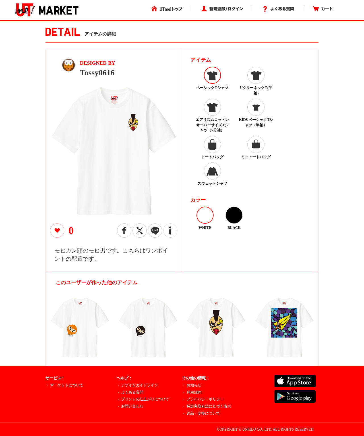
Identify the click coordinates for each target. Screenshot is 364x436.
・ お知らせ (191, 385)
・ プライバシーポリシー (203, 399)
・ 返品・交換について (201, 413)
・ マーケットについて (64, 385)
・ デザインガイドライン (137, 385)
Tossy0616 (97, 72)
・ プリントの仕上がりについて (143, 399)
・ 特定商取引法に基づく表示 (206, 406)
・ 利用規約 (191, 392)
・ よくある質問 (130, 392)
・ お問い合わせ (130, 406)
